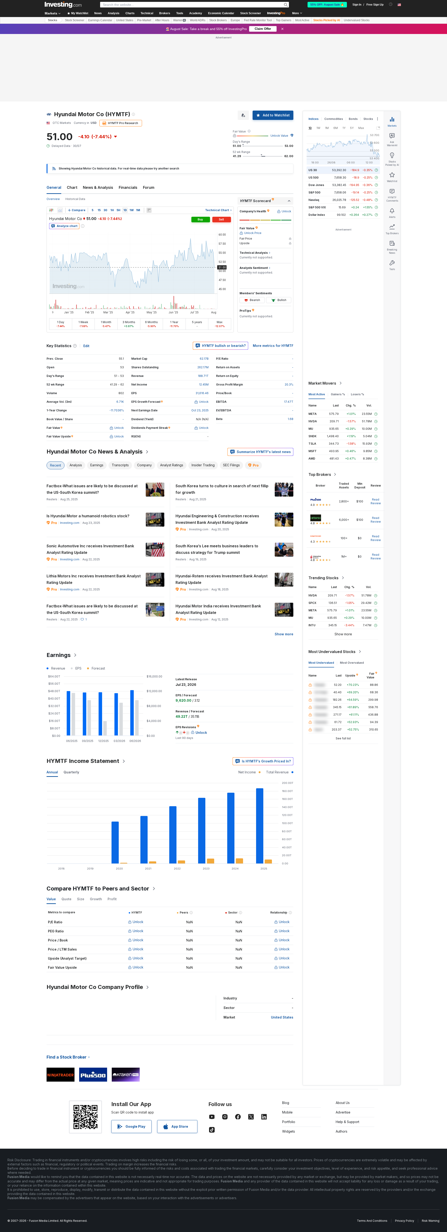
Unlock (138, 922)
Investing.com (69, 523)
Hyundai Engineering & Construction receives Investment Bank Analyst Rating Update (217, 519)
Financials (128, 187)
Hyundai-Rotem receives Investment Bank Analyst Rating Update (222, 579)
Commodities (333, 119)
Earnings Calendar (100, 20)
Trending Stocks (323, 577)
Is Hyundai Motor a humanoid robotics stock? (88, 516)
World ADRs (197, 20)
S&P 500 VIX (317, 207)
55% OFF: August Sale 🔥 (327, 4)
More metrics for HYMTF (273, 346)
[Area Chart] (60, 210)
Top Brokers (319, 474)
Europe (235, 20)
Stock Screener (250, 13)
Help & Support (347, 1122)
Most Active (302, 20)
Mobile (287, 1112)
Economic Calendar (221, 13)
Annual (52, 772)
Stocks (52, 20)
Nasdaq (313, 200)
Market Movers (322, 383)
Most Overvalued (352, 662)
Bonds (353, 119)
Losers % (357, 394)
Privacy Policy (404, 1220)
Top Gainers (283, 20)
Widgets (288, 1131)
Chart (72, 187)
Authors (341, 1131)
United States (124, 20)
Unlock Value (279, 135)
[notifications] (390, 4)
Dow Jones (316, 185)
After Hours (162, 20)
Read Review (376, 501)
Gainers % (338, 394)
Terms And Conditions (372, 1220)
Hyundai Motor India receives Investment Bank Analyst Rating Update (218, 609)
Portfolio (288, 1122)
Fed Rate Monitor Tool (258, 20)
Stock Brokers (218, 20)
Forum (148, 187)
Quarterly (71, 772)
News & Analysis (98, 187)
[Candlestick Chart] (51, 210)
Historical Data (75, 199)
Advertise (343, 1112)
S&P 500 (314, 192)
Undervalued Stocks (356, 20)
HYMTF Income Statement (83, 761)
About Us (343, 1103)
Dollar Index (316, 215)
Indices (313, 119)
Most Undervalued (321, 662)
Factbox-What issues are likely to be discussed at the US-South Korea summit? (92, 489)
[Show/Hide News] (149, 210)
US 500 (313, 177)
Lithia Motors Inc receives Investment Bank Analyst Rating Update (94, 579)
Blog (285, 1103)
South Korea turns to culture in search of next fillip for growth (222, 489)
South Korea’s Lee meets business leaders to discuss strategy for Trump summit (217, 549)
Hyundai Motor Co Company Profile (95, 987)
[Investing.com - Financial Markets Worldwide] (63, 4)
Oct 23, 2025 (200, 410)
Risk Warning (430, 1220)
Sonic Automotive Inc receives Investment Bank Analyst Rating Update (90, 549)
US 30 (312, 170)
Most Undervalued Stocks (332, 651)
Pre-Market (144, 20)
